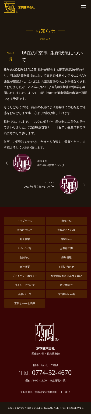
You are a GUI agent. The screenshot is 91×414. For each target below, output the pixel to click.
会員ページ (24, 294)
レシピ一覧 (24, 248)
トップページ (24, 220)
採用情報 (66, 257)
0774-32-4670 (45, 372)
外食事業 (25, 239)
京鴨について (24, 230)
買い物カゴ (66, 285)
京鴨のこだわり (66, 230)
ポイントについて (24, 285)
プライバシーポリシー (25, 275)
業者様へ (66, 239)
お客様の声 (66, 248)
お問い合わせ (66, 266)
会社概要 (25, 266)
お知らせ (25, 257)
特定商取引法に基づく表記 (66, 275)
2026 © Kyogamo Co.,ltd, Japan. (30, 407)
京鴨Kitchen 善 (66, 294)
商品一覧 (66, 220)
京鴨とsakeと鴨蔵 (24, 303)
